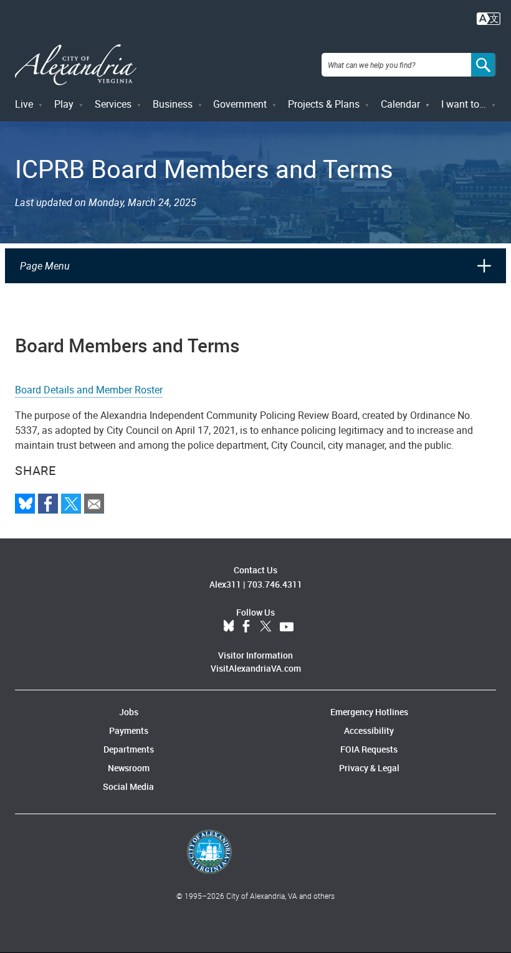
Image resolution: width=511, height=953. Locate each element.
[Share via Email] (94, 504)
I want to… (463, 104)
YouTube (287, 627)
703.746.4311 (274, 584)
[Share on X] (71, 504)
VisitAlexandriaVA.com (256, 668)
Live (24, 104)
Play (64, 104)
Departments (128, 749)
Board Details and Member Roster (89, 390)
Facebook (246, 627)
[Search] (483, 65)
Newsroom (129, 768)
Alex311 (225, 584)
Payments (128, 730)
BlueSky (229, 627)
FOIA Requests (369, 749)
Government (240, 104)
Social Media (128, 786)
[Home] (75, 65)
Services (113, 104)
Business (173, 104)
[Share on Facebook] (48, 504)
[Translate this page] (488, 17)
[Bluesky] (25, 504)
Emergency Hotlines (369, 712)
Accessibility (369, 730)
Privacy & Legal (369, 768)
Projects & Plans (324, 104)
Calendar (400, 104)
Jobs (128, 712)
